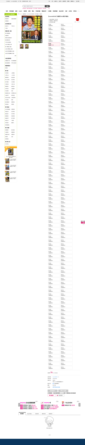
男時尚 (75, 11)
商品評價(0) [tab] (29, 413)
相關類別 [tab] (50, 413)
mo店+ (20, 11)
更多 (15, 55)
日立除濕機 (35, 8)
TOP (50, 435)
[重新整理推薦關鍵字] (49, 8)
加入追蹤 (64, 390)
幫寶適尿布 (40, 8)
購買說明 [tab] (44, 413)
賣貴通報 (56, 372)
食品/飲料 (61, 11)
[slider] (49, 405)
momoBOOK (55, 376)
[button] (58, 376)
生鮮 (66, 11)
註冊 (52, 1)
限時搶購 (11, 11)
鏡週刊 (41, 14)
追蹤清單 (64, 1)
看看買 (25, 11)
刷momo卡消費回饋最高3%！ (58, 381)
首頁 (7, 11)
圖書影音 (24, 14)
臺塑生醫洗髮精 (29, 8)
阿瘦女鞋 (44, 8)
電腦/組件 (44, 11)
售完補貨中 (52, 390)
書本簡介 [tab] (22, 413)
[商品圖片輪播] (32, 29)
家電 (29, 11)
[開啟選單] (79, 11)
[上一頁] (19, 405)
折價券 (68, 1)
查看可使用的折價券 (56, 387)
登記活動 (77, 1)
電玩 (33, 11)
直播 (16, 11)
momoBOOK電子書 (30, 14)
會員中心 (56, 1)
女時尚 (70, 11)
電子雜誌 (37, 14)
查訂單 (60, 1)
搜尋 (47, 6)
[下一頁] (79, 405)
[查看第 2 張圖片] (27, 46)
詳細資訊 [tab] (37, 413)
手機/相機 (38, 11)
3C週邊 (49, 11)
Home (20, 14)
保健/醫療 (55, 11)
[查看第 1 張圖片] (21, 46)
